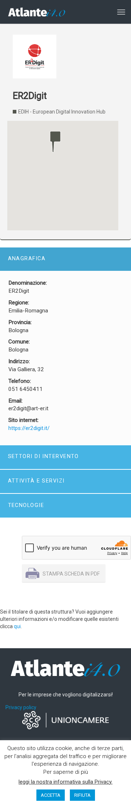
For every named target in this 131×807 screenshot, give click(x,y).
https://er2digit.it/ (28, 428)
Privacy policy (20, 707)
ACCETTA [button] (50, 795)
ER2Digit (30, 96)
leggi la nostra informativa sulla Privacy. (65, 782)
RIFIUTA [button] (82, 795)
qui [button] (17, 626)
